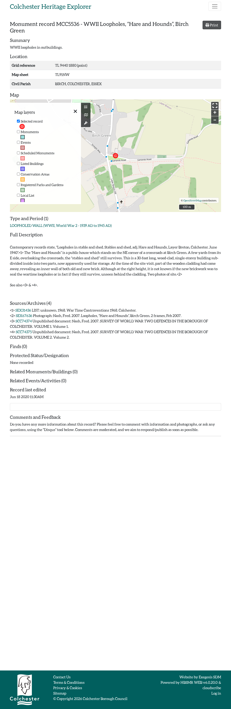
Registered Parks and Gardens (42, 185)
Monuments (30, 132)
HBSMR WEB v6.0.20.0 (199, 682)
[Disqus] (115, 496)
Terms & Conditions (69, 682)
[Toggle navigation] (214, 6)
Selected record (32, 121)
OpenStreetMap (192, 200)
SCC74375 (24, 332)
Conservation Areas (35, 174)
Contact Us (62, 677)
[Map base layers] (85, 115)
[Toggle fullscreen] (215, 105)
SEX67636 (24, 315)
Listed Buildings (32, 164)
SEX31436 (23, 310)
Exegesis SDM (210, 677)
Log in (216, 693)
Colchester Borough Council (105, 698)
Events (26, 142)
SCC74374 (24, 321)
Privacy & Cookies (67, 688)
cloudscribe (212, 688)
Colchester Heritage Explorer (50, 6)
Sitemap (59, 693)
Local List (27, 195)
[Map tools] (85, 123)
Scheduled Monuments (37, 153)
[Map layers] (85, 107)
